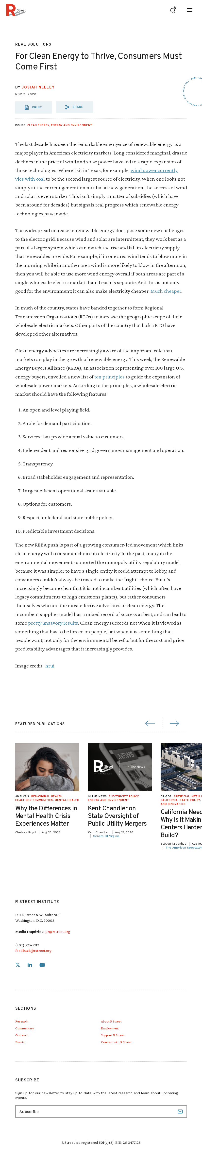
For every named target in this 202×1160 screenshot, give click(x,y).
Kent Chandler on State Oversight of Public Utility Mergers (117, 816)
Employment (110, 1028)
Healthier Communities (34, 800)
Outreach (21, 1035)
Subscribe (181, 1111)
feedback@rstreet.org (33, 950)
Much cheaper (166, 291)
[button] (74, 107)
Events (20, 1042)
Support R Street (112, 1035)
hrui (49, 666)
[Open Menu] (189, 10)
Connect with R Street (116, 1042)
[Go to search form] (173, 10)
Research (21, 1021)
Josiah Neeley (38, 87)
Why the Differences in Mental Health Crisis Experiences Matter (46, 816)
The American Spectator (184, 847)
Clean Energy (38, 125)
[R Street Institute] (16, 10)
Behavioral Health (46, 796)
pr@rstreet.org (57, 931)
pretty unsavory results (53, 623)
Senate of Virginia (106, 836)
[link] (17, 965)
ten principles (109, 377)
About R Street (111, 1021)
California (169, 800)
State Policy (190, 800)
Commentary (24, 1028)
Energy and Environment (71, 125)
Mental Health (67, 800)
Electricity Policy (124, 796)
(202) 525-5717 (27, 945)
